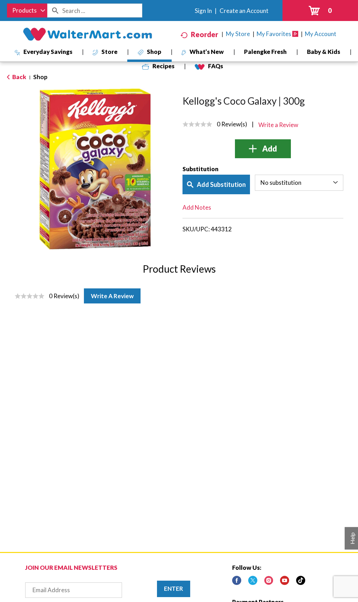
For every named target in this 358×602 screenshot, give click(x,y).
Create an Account (244, 10)
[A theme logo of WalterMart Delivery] (87, 34)
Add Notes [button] (196, 207)
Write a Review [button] (278, 124)
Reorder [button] (204, 34)
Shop (40, 76)
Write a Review (112, 296)
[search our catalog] (55, 11)
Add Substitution (221, 184)
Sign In (203, 10)
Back (18, 76)
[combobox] (27, 11)
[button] (263, 148)
